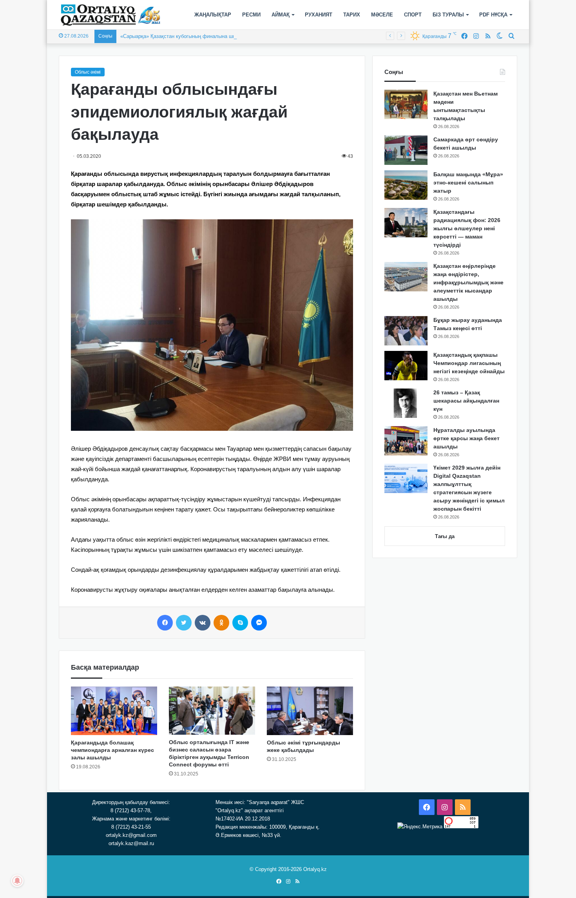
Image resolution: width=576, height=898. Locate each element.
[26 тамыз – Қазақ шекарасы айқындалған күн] (405, 403)
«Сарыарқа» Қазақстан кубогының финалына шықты (182, 36)
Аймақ (281, 15)
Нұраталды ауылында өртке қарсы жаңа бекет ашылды (466, 438)
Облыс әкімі (88, 72)
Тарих (351, 15)
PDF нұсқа (493, 15)
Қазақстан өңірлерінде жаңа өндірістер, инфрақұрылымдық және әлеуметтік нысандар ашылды (468, 282)
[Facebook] (165, 623)
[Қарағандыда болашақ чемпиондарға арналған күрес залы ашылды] (114, 711)
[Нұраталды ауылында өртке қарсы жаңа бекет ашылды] (405, 440)
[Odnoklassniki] (221, 623)
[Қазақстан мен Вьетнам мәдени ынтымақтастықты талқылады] (405, 104)
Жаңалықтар (212, 15)
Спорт (413, 15)
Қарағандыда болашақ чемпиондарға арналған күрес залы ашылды (112, 750)
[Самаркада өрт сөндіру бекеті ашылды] (405, 150)
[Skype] (240, 623)
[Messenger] (259, 623)
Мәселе (382, 15)
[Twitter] (184, 623)
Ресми (251, 15)
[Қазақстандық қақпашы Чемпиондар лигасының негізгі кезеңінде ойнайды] (405, 365)
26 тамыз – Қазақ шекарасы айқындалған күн (466, 400)
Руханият (318, 15)
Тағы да (445, 536)
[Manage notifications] (17, 881)
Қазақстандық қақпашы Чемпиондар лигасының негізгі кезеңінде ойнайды (469, 363)
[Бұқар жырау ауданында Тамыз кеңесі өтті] (405, 330)
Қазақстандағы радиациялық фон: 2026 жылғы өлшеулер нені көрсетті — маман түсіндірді (466, 228)
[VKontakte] (202, 623)
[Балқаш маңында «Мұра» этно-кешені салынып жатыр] (405, 185)
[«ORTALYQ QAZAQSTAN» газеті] (111, 15)
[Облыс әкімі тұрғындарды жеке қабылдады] (310, 711)
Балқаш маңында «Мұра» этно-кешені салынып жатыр (468, 182)
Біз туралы (448, 15)
